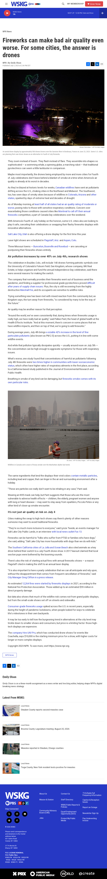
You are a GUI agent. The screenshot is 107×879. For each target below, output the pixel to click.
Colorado (72, 194)
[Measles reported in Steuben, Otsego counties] (11, 749)
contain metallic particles (84, 475)
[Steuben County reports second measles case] (11, 710)
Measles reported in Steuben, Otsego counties (42, 748)
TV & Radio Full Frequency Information (92, 794)
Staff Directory (67, 800)
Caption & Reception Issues (91, 801)
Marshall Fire (26, 290)
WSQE (8, 860)
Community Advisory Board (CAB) (48, 812)
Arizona (82, 194)
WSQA (14, 860)
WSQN (7, 862)
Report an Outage (90, 807)
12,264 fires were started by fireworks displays (46, 583)
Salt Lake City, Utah (17, 234)
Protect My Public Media (68, 820)
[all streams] (103, 13)
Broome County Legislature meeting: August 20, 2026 (45, 729)
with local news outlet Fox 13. (67, 531)
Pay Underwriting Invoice (90, 820)
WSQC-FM (20, 860)
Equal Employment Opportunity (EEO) (68, 813)
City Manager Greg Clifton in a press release (30, 577)
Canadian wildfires (64, 187)
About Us (43, 794)
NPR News (7, 31)
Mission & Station (46, 800)
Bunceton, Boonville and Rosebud (50, 246)
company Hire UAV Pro (24, 632)
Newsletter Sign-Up (91, 813)
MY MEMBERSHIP (75, 4)
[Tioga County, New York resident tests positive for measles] (11, 768)
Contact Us (65, 794)
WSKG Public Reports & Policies (70, 806)
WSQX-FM (16, 857)
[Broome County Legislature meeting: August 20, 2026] (11, 729)
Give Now (95, 4)
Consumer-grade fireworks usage (25, 606)
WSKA (21, 862)
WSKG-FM (8, 857)
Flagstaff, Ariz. (51, 240)
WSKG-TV (14, 862)
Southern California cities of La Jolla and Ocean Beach (40, 547)
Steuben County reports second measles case (42, 710)
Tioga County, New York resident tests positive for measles (48, 767)
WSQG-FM (24, 857)
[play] (7, 13)
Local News (25, 706)
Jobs (41, 818)
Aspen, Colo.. (70, 240)
